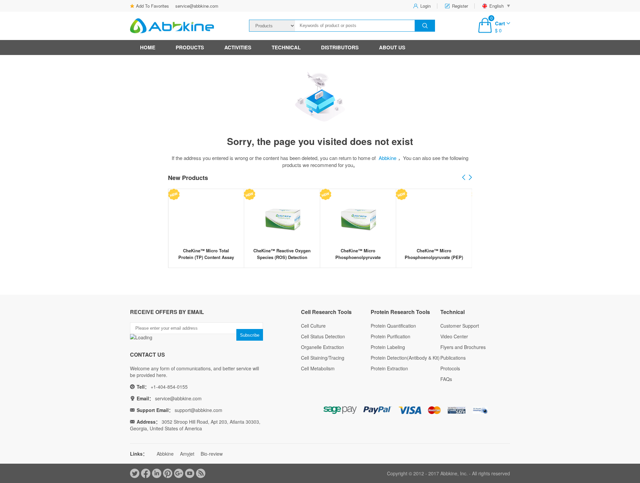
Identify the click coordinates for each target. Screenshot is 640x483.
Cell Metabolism (318, 368)
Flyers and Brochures (463, 347)
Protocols (450, 368)
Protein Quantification (393, 325)
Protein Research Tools (400, 312)
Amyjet (187, 453)
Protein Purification (390, 336)
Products (190, 47)
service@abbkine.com (196, 6)
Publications (453, 357)
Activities (237, 47)
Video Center (454, 336)
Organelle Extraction (322, 347)
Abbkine (387, 157)
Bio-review (212, 453)
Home (147, 47)
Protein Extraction (389, 368)
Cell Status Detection (323, 336)
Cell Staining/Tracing (322, 357)
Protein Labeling (388, 347)
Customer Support (459, 325)
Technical (286, 47)
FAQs (446, 379)
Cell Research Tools (326, 312)
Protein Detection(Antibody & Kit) (405, 357)
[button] (470, 177)
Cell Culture (313, 325)
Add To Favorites (152, 6)
